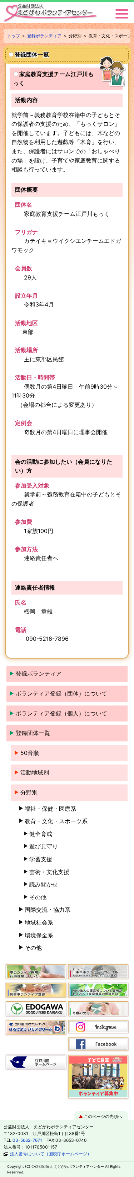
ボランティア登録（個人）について (61, 713)
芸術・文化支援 (49, 871)
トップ (13, 35)
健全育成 (40, 833)
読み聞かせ (43, 884)
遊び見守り (43, 846)
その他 (37, 897)
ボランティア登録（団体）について (61, 693)
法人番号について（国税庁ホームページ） (50, 1153)
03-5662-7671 (27, 1140)
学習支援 (40, 859)
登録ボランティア (44, 35)
